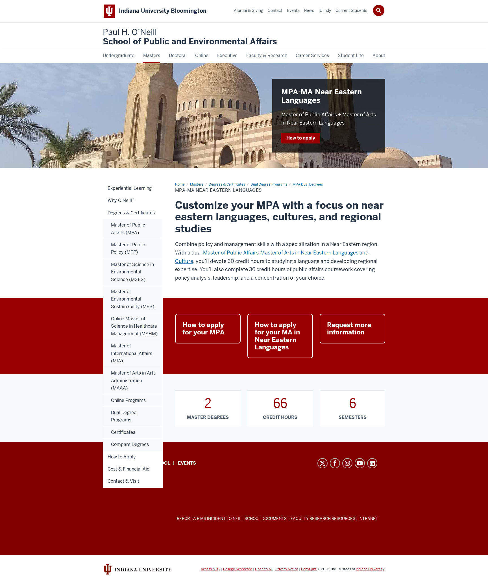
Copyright (309, 569)
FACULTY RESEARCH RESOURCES (323, 518)
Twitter (322, 463)
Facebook (335, 463)
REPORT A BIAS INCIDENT (201, 518)
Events (187, 463)
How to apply (300, 138)
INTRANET (368, 518)
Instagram (347, 463)
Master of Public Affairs (231, 252)
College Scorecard (237, 569)
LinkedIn (372, 463)
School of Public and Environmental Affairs (190, 37)
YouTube (360, 463)
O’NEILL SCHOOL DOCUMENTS (258, 518)
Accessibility (210, 569)
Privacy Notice (286, 569)
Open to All (264, 569)
